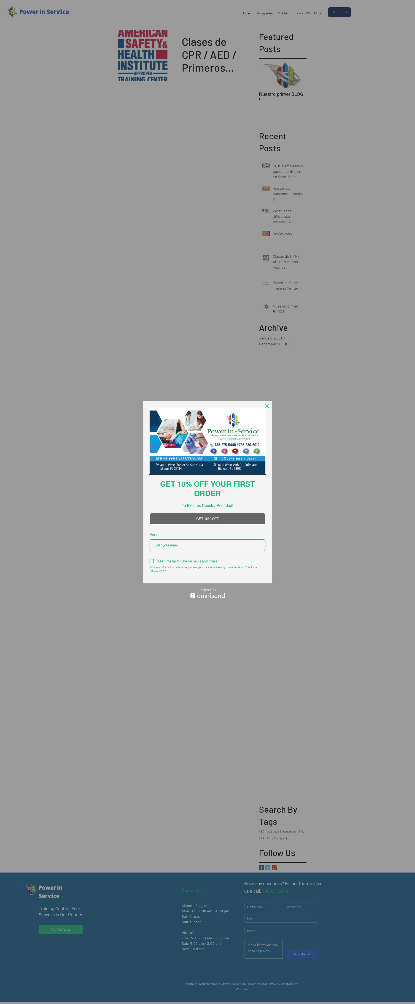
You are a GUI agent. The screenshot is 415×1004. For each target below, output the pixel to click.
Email (154, 534)
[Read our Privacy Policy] (262, 567)
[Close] (267, 406)
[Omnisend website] (207, 593)
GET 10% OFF (207, 519)
